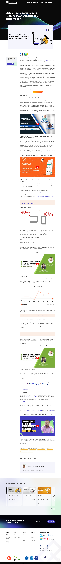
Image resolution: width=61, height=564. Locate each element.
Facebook (43, 545)
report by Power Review (25, 140)
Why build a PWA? (23, 401)
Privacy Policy (33, 540)
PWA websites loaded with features (30, 406)
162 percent (45, 377)
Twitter (43, 550)
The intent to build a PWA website (32, 396)
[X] (22, 54)
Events (32, 538)
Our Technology (36, 2)
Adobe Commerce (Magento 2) (9, 538)
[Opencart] (43, 535)
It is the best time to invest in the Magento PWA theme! (36, 315)
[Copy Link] (28, 54)
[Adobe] (50, 539)
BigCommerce (8, 539)
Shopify (7, 534)
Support (24, 540)
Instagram (43, 548)
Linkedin (50, 548)
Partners (32, 537)
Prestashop (7, 541)
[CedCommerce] (11, 2)
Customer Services (34, 547)
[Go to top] (59, 559)
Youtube (50, 545)
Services (45, 2)
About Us (32, 534)
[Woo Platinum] (50, 535)
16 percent (48, 60)
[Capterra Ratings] (9, 558)
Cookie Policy (33, 541)
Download (9, 63)
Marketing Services (17, 537)
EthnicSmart (39, 410)
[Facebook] (21, 54)
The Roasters (26, 410)
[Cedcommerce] (49, 557)
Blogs (7, 9)
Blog (23, 534)
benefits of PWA (51, 410)
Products (41, 2)
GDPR (32, 543)
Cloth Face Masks (32, 410)
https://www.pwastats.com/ (26, 389)
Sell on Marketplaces (28, 2)
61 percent (49, 59)
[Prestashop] (43, 539)
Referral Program (25, 538)
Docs (23, 537)
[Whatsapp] (26, 54)
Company (50, 2)
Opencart (7, 542)
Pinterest (50, 550)
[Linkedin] (24, 54)
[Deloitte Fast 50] (17, 558)
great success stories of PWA (36, 192)
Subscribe (50, 521)
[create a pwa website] (38, 91)
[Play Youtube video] (37, 124)
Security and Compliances (33, 545)
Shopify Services (16, 534)
